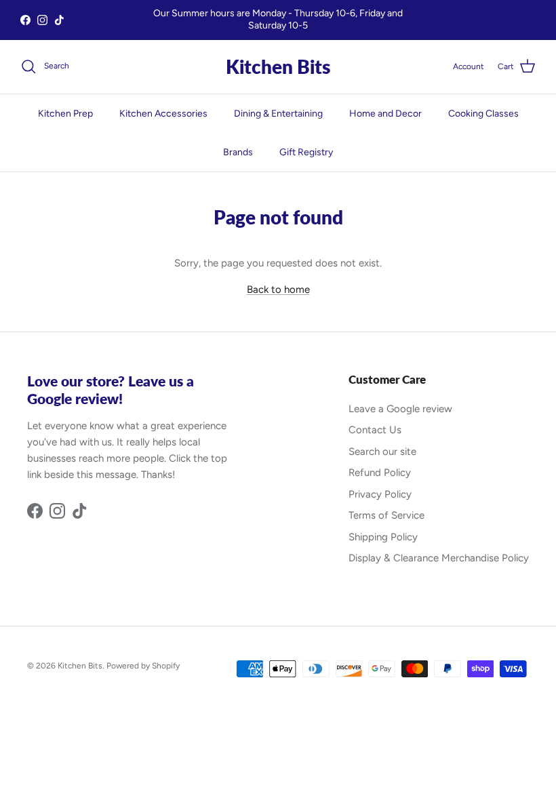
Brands (238, 152)
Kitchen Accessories (163, 113)
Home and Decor (385, 113)
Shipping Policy (383, 537)
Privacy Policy (380, 494)
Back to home (278, 289)
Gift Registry (306, 152)
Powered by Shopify (143, 666)
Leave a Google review (400, 409)
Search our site (382, 451)
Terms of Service (386, 515)
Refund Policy (380, 472)
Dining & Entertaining (278, 113)
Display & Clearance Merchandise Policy (439, 558)
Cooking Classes (483, 113)
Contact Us (375, 430)
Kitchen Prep (65, 113)
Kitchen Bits (80, 666)
